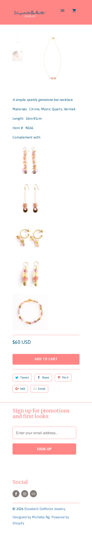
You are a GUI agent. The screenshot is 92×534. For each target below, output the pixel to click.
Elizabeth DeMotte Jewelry (44, 509)
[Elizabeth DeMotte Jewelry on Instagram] (24, 493)
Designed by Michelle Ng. (31, 517)
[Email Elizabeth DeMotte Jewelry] (33, 493)
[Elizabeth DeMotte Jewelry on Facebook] (16, 493)
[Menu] (62, 10)
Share (45, 377)
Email (41, 388)
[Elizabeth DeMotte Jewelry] (30, 13)
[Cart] (74, 10)
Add (22, 388)
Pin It (65, 377)
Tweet (24, 377)
